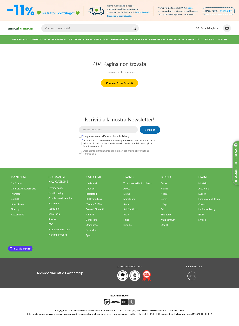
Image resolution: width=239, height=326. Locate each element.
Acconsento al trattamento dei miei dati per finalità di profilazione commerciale (116, 152)
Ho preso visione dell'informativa (106, 136)
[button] (235, 163)
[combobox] (90, 28)
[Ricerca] (134, 28)
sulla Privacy (123, 136)
